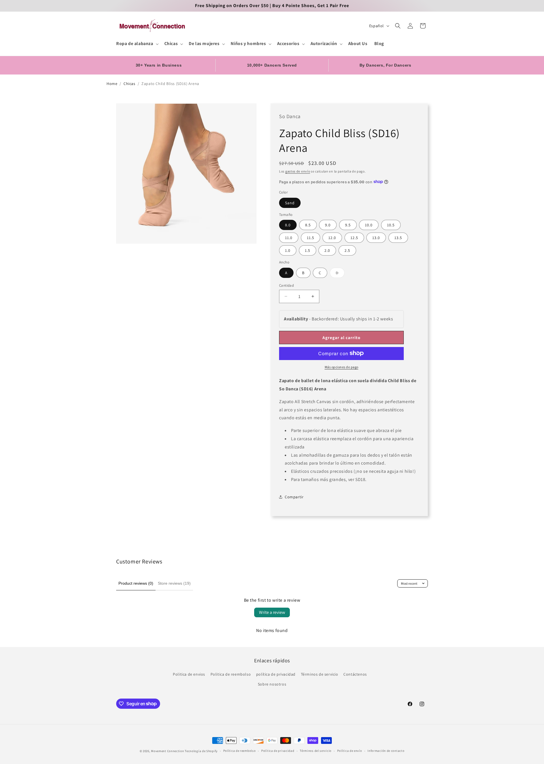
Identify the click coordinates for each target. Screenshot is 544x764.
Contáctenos (355, 674)
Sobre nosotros (272, 684)
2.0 (327, 250)
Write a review (272, 612)
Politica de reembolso (231, 674)
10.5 (391, 224)
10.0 (369, 224)
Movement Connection (167, 751)
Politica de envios (189, 674)
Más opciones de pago (341, 367)
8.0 (288, 224)
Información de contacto (385, 751)
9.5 (348, 224)
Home (112, 83)
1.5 (307, 250)
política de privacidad (276, 674)
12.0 (332, 237)
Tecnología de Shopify (201, 751)
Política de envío (349, 751)
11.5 (310, 237)
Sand (290, 202)
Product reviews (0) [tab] (135, 583)
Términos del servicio (316, 751)
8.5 (308, 224)
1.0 (287, 250)
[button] (137, 43)
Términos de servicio (319, 674)
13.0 (376, 237)
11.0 (288, 237)
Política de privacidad (277, 751)
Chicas (129, 83)
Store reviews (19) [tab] (174, 583)
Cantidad (286, 285)
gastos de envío (297, 171)
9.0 (328, 224)
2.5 (347, 250)
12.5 (354, 237)
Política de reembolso (239, 751)
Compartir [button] (294, 496)
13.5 (398, 237)
